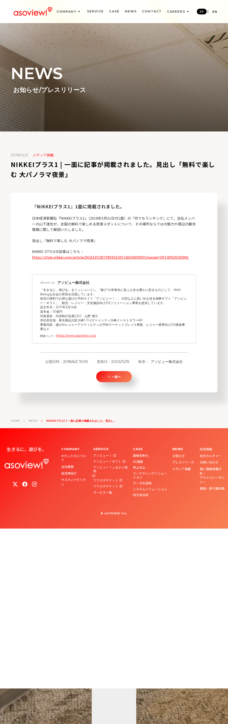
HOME (15, 420)
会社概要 (67, 466)
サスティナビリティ (73, 481)
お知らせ (178, 455)
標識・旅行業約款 (212, 488)
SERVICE (95, 11)
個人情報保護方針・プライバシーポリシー (212, 475)
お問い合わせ (209, 462)
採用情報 (206, 449)
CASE (114, 11)
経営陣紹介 (69, 473)
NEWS (131, 11)
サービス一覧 (102, 492)
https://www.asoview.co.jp (76, 336)
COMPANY (70, 449)
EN (214, 11)
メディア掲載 (181, 469)
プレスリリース (183, 462)
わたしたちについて (73, 457)
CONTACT (152, 11)
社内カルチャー (211, 455)
